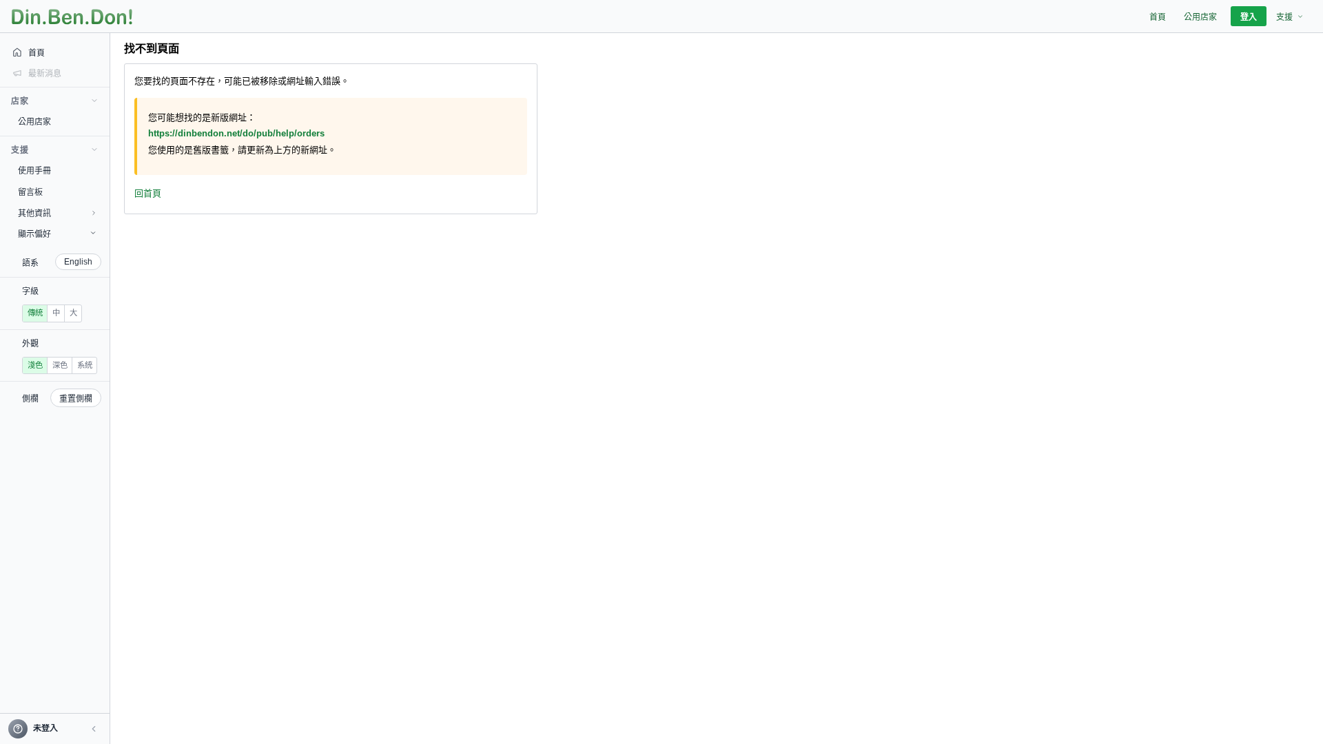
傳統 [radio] (35, 313)
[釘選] (100, 121)
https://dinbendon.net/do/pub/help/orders (236, 133)
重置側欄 (75, 399)
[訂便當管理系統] (72, 16)
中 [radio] (56, 313)
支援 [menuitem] (1284, 17)
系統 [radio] (84, 365)
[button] (93, 728)
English (78, 262)
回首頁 (147, 193)
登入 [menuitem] (1248, 17)
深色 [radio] (60, 365)
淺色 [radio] (35, 365)
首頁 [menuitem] (1157, 17)
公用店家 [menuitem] (1200, 17)
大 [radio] (73, 313)
